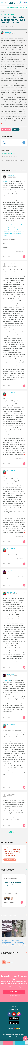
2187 (7, 902)
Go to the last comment (21, 170)
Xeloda (10, 962)
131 (13, 902)
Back (2, 11)
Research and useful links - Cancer (14, 160)
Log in (20, 1043)
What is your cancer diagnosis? (12, 884)
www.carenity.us (9, 1033)
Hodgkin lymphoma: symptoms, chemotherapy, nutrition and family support (14, 943)
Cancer (6, 143)
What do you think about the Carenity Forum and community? (11, 852)
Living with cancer (8, 14)
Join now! (14, 992)
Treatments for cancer (10, 156)
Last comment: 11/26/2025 (11, 893)
